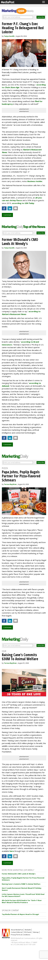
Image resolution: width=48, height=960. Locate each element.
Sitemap (36, 932)
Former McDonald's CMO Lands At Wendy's (19, 874)
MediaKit (28, 930)
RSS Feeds (27, 932)
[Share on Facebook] (4, 208)
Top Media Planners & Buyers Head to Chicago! (20, 914)
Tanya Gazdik (9, 36)
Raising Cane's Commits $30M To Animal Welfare (21, 884)
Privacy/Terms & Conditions (20, 935)
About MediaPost (17, 930)
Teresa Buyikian (10, 484)
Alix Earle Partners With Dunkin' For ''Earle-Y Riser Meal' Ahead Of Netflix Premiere (22, 901)
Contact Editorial (16, 932)
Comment (7, 215)
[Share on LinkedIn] (10, 208)
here (12, 851)
